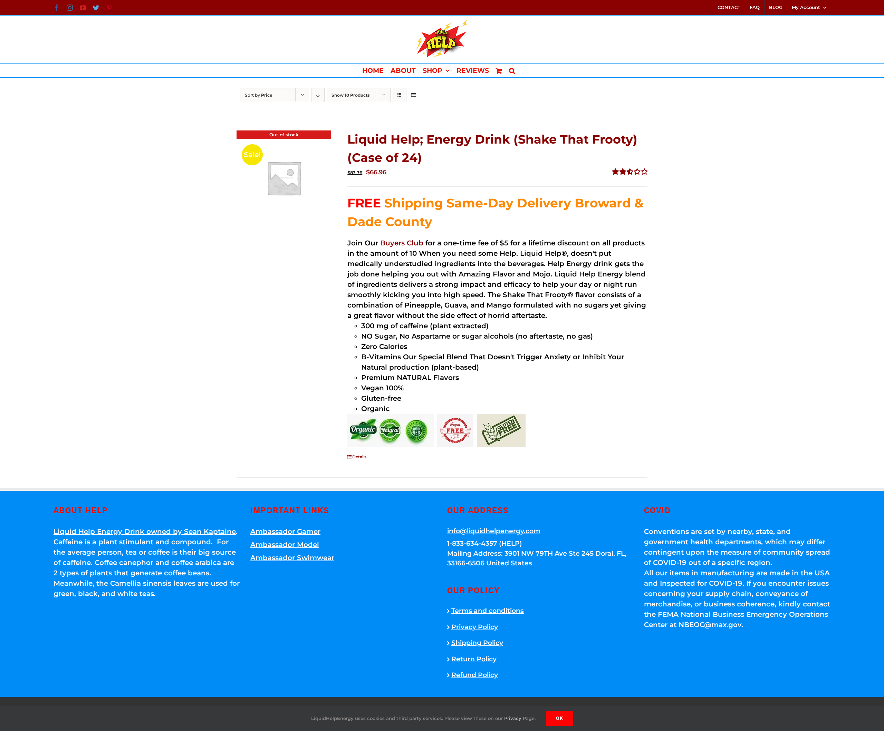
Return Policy (474, 659)
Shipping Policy (477, 643)
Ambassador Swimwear (292, 558)
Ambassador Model (284, 544)
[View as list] (413, 95)
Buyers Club (401, 243)
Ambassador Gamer (285, 531)
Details (359, 456)
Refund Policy (474, 675)
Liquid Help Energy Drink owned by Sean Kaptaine (145, 531)
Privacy (512, 718)
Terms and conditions (487, 611)
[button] (512, 70)
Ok (559, 718)
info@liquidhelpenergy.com (493, 531)
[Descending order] (318, 95)
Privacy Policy (474, 627)
